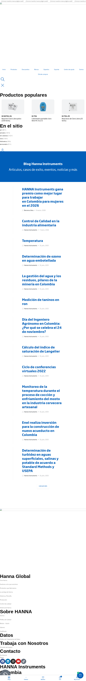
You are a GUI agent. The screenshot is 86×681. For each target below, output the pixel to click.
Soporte (56, 69)
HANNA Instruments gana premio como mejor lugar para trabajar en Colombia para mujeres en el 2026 (42, 197)
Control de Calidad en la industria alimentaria (40, 223)
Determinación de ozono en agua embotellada (41, 258)
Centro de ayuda (69, 69)
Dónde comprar (43, 74)
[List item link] (43, 580)
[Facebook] (2, 661)
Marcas (36, 69)
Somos (81, 69)
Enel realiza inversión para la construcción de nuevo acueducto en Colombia (40, 428)
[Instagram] (13, 661)
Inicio (4, 69)
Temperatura (32, 240)
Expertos (46, 69)
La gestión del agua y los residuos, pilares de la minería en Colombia (41, 280)
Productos (14, 69)
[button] (80, 675)
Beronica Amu (28, 210)
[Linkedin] (7, 661)
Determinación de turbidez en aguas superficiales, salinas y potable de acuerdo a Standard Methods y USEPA (40, 460)
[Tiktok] (23, 661)
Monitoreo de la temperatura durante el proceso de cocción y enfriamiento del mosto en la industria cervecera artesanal (42, 396)
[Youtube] (18, 661)
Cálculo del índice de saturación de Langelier (41, 349)
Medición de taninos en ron (40, 301)
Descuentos (25, 69)
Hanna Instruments (30, 230)
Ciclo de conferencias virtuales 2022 (39, 369)
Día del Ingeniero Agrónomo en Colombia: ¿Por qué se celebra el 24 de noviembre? (42, 325)
